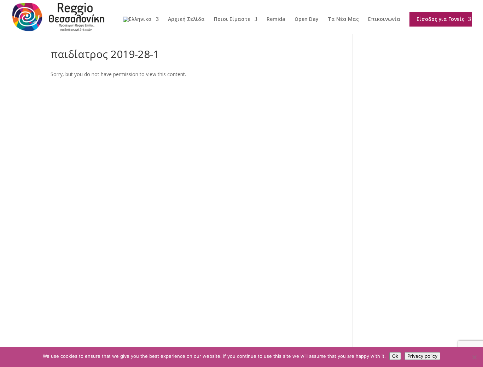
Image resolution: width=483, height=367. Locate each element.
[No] (474, 357)
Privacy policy (422, 356)
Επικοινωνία (384, 19)
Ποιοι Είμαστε (232, 19)
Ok (395, 356)
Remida (276, 19)
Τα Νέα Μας (343, 19)
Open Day (307, 19)
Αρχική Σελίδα (186, 19)
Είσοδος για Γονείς (441, 19)
